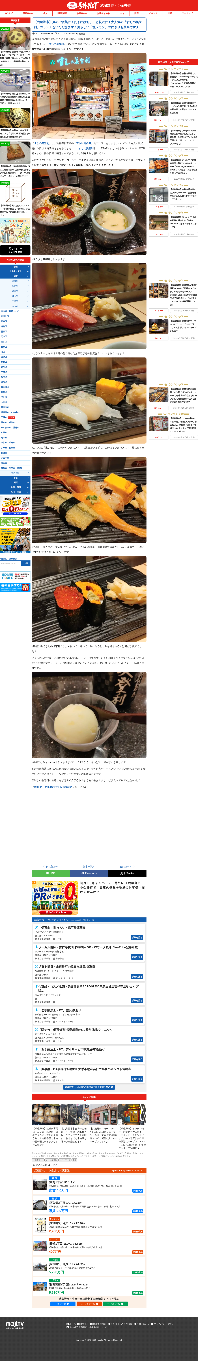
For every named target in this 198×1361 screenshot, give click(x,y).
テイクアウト (65, 1160)
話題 (136, 13)
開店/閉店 (62, 13)
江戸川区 (5, 316)
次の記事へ (126, 866)
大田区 (4, 402)
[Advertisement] (173, 38)
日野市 (4, 453)
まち (122, 13)
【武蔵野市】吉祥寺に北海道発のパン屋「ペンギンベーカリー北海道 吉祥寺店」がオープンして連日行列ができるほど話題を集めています (183, 395)
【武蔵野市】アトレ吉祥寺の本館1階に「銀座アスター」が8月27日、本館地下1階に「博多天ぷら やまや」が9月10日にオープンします (183, 425)
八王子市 (5, 458)
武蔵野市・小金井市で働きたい (51, 920)
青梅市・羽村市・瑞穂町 (12, 468)
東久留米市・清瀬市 (10, 428)
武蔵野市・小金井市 (115, 5)
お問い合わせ (142, 1324)
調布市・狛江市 (8, 422)
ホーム (72, 1324)
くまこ (54, 1165)
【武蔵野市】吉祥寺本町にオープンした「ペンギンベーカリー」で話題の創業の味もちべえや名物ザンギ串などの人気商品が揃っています (15, 58)
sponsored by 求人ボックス (82, 920)
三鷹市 (7, 417)
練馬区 (4, 367)
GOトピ (9, 13)
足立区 (4, 336)
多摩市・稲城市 (8, 448)
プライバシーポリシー (164, 1324)
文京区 (4, 357)
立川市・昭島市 (8, 443)
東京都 (82, 33)
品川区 (4, 397)
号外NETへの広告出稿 (121, 1324)
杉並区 (4, 377)
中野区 (4, 372)
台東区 (4, 347)
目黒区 (4, 392)
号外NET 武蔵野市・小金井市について (88, 1327)
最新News (28, 13)
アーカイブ (187, 13)
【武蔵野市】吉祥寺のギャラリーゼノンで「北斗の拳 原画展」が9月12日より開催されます (15, 133)
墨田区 (4, 332)
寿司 (74, 1160)
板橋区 (4, 362)
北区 (3, 352)
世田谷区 (5, 387)
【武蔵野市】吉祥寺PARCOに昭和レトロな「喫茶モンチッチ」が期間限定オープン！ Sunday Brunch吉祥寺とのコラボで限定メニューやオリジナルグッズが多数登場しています (183, 295)
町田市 (4, 463)
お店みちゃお (103, 13)
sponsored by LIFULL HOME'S (127, 1170)
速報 (170, 13)
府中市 (4, 438)
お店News (82, 13)
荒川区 (4, 342)
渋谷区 (4, 382)
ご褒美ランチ (38, 1160)
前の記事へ (52, 866)
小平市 (4, 432)
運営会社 (84, 1324)
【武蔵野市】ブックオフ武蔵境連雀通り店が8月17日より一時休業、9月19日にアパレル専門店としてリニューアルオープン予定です (183, 137)
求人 (45, 13)
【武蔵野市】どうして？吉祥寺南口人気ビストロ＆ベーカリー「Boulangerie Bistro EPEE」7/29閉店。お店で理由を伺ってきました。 (184, 166)
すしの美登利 (51, 1160)
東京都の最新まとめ (10, 311)
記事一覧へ (89, 866)
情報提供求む (99, 1324)
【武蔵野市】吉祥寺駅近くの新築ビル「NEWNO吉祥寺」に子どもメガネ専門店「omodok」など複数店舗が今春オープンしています (184, 80)
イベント (153, 13)
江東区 (4, 321)
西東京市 (5, 407)
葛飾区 (4, 326)
